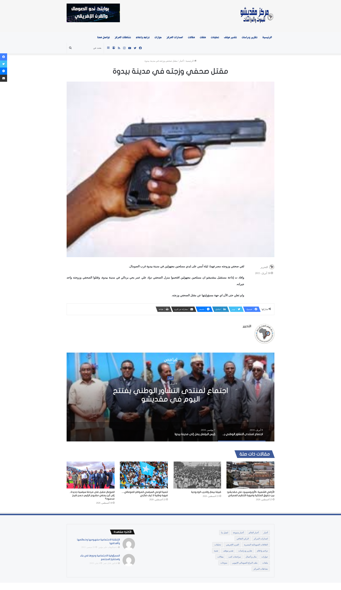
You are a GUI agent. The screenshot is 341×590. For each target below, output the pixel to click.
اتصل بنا (224, 532)
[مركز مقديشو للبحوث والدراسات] (256, 16)
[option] (170, 397)
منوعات (223, 563)
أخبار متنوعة (238, 532)
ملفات (203, 37)
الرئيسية (267, 37)
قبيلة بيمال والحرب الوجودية (206, 492)
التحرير (264, 267)
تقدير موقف (230, 37)
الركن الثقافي (243, 538)
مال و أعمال (251, 557)
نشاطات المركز (123, 37)
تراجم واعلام (143, 37)
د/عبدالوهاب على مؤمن (107, 547)
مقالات (191, 37)
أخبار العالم (254, 532)
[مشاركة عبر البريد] (3, 78)
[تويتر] (3, 64)
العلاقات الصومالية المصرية (256, 544)
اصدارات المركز (175, 37)
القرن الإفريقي (232, 544)
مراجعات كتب (234, 557)
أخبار (181, 61)
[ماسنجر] (3, 71)
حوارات (158, 37)
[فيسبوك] (3, 56)
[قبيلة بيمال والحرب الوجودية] (197, 475)
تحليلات (215, 37)
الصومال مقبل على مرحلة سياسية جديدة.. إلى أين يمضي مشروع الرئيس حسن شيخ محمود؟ (92, 495)
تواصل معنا (103, 37)
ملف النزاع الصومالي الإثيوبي (244, 563)
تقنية (216, 550)
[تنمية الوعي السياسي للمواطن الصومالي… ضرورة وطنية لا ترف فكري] (144, 475)
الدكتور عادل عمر (110, 563)
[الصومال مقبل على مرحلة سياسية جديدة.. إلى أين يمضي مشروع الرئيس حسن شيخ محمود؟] (91, 475)
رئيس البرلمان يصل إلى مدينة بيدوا (170, 395)
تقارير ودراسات (249, 37)
